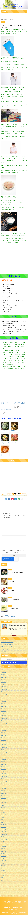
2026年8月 (3, 670)
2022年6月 (3, 790)
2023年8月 (3, 757)
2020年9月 (3, 841)
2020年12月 (4, 834)
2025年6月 (3, 703)
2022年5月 (3, 793)
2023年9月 (3, 754)
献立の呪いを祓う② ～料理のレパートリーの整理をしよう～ (19, 403)
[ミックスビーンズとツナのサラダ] (15, 499)
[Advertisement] (14, 259)
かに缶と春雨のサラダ (13, 599)
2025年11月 (4, 691)
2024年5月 (3, 735)
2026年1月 (3, 686)
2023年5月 (3, 764)
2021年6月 (3, 819)
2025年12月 (4, 689)
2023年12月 (4, 747)
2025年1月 (3, 715)
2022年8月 (3, 786)
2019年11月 (3, 865)
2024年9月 (3, 725)
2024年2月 (3, 742)
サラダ (3, 504)
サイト (3, 545)
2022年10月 (4, 781)
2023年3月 (3, 769)
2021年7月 (3, 817)
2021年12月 (4, 805)
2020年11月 (4, 836)
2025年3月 (3, 711)
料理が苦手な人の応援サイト (14, 909)
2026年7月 (3, 672)
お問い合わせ (14, 902)
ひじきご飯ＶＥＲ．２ (6, 649)
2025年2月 (3, 713)
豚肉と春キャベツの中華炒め (8, 646)
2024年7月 (3, 730)
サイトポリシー (16, 899)
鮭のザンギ (3, 651)
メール (3, 539)
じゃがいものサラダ (13, 608)
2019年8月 (3, 873)
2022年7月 (3, 788)
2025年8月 (3, 699)
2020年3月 (3, 856)
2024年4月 (3, 737)
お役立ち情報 (14, 901)
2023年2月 (3, 771)
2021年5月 (3, 822)
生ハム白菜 (11, 581)
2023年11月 (4, 749)
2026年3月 (3, 682)
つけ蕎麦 (6, 615)
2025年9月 (3, 696)
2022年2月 (3, 800)
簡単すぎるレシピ (7, 901)
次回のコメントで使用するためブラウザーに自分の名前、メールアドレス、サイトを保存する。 (13, 551)
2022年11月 (4, 778)
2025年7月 (3, 701)
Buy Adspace (20, 902)
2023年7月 (3, 759)
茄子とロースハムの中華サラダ (15, 572)
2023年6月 (3, 761)
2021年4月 (3, 824)
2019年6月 (3, 877)
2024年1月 (3, 744)
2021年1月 (3, 831)
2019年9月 (3, 870)
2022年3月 (3, 798)
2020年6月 (3, 848)
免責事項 (8, 902)
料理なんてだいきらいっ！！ (14, 6)
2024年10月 (4, 723)
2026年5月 (3, 677)
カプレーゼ (11, 590)
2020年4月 (3, 853)
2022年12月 (4, 776)
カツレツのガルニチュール (7, 642)
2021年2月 (3, 829)
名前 (3, 534)
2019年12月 (4, 863)
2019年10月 (4, 868)
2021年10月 (4, 810)
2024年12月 (4, 718)
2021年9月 (3, 812)
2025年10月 (4, 694)
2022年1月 (3, 802)
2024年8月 (3, 728)
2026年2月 (3, 684)
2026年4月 (3, 679)
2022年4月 (3, 795)
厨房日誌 (19, 901)
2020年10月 (4, 839)
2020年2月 (3, 858)
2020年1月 (3, 860)
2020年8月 (3, 844)
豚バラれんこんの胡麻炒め (7, 644)
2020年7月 (3, 846)
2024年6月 (3, 732)
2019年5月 (3, 880)
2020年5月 (3, 851)
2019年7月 (3, 875)
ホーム (5, 899)
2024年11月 (4, 720)
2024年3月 (3, 740)
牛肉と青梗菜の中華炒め (10, 616)
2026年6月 (3, 674)
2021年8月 (3, 815)
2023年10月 (4, 752)
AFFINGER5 (16, 913)
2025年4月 (3, 708)
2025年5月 (3, 706)
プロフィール (10, 899)
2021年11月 (3, 807)
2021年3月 (3, 827)
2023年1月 (3, 773)
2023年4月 (3, 766)
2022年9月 (3, 783)
